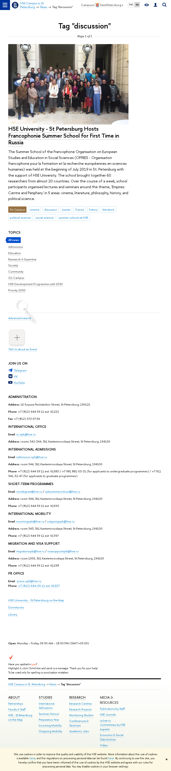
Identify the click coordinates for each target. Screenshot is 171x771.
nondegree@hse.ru (29, 492)
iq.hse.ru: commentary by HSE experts (112, 725)
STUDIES (45, 697)
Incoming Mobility (50, 725)
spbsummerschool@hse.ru (62, 492)
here (32, 758)
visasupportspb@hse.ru (63, 551)
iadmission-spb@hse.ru (31, 457)
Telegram (20, 370)
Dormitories (16, 607)
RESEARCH (77, 697)
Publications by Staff (112, 709)
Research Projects (80, 709)
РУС (131, 4)
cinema (34, 210)
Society (13, 265)
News (52, 684)
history (93, 210)
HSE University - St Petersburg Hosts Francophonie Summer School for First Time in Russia (63, 135)
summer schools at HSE (73, 218)
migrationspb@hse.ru (30, 551)
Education (14, 253)
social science (45, 218)
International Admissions (46, 706)
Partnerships (15, 704)
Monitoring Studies (81, 715)
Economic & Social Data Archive (111, 737)
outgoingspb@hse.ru (61, 521)
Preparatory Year (49, 720)
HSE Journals (108, 714)
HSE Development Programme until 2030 (35, 284)
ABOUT (14, 697)
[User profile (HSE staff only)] (155, 5)
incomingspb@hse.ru (30, 521)
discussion (50, 210)
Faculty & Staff (17, 709)
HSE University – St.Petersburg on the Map (36, 600)
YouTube (19, 383)
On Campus (16, 278)
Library (12, 614)
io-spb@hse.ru (26, 434)
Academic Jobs (79, 731)
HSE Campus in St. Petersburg (26, 684)
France (79, 210)
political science (20, 218)
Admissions (15, 247)
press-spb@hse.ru (29, 581)
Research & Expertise (22, 259)
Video (104, 745)
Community (15, 271)
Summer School (49, 714)
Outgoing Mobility (50, 731)
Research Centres (80, 704)
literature (108, 210)
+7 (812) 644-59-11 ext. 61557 (39, 586)
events (66, 210)
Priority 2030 (16, 290)
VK (16, 376)
